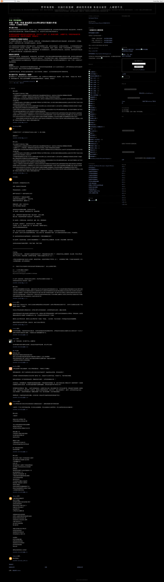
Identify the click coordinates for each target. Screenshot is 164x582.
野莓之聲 (141, 93)
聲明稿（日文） (94, 141)
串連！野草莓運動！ (16, 20)
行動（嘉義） (93, 91)
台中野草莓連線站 (93, 173)
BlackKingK (16, 126)
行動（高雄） (93, 86)
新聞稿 (92, 116)
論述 (91, 133)
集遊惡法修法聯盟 (93, 187)
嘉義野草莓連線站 (93, 171)
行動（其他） (16, 82)
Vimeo (123, 101)
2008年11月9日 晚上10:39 (20, 122)
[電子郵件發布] (36, 81)
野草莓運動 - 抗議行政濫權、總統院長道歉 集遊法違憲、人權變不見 (82, 7)
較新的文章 (12, 567)
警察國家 (92, 156)
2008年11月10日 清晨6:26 (20, 492)
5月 (123, 166)
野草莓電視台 (92, 167)
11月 (123, 169)
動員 (91, 105)
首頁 (46, 567)
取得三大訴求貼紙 (126, 56)
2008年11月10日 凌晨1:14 (20, 409)
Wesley (14, 338)
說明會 (92, 122)
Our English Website (93, 18)
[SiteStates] (92, 200)
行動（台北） (93, 80)
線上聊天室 (93, 131)
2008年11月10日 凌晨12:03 (20, 347)
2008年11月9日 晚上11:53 (20, 324)
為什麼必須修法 (108, 42)
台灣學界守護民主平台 (94, 191)
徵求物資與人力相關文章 (96, 127)
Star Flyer (15, 366)
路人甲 (14, 350)
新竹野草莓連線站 (93, 177)
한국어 (108, 23)
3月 (123, 195)
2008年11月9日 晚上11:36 (20, 173)
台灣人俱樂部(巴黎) (93, 193)
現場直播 (92, 110)
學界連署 (92, 135)
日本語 (105, 23)
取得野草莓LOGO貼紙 (127, 51)
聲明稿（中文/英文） (95, 139)
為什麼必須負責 (108, 40)
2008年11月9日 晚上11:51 (20, 298)
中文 (90, 23)
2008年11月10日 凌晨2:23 (20, 452)
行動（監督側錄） (94, 95)
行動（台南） (93, 82)
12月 (123, 202)
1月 (123, 200)
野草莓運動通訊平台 (94, 169)
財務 (91, 103)
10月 (123, 171)
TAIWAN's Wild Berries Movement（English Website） (102, 166)
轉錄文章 (92, 152)
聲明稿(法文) (93, 143)
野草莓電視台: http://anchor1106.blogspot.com (100, 53)
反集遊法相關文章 (94, 76)
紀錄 (91, 101)
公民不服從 (93, 74)
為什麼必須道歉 (108, 38)
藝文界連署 (93, 154)
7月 (123, 177)
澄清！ (92, 129)
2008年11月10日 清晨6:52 (20, 552)
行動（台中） (93, 78)
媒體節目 (92, 114)
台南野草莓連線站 (93, 175)
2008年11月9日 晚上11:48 (20, 283)
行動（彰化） (93, 93)
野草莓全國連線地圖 (94, 181)
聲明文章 (22, 82)
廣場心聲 (92, 124)
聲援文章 (92, 150)
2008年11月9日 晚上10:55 (20, 138)
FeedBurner (142, 69)
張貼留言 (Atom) (16, 570)
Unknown (15, 401)
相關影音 (92, 99)
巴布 (14, 177)
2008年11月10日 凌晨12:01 (20, 335)
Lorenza (15, 302)
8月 (123, 175)
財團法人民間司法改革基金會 (96, 185)
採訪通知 (92, 107)
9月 (123, 173)
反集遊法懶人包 (92, 189)
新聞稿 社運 (93, 118)
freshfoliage (149, 93)
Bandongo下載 (150, 101)
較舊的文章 (80, 567)
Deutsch (101, 23)
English (93, 23)
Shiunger (15, 496)
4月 (123, 193)
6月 (123, 180)
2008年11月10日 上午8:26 (20, 560)
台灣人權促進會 (92, 183)
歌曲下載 (145, 101)
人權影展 (92, 72)
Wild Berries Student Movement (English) (100, 158)
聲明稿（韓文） (94, 148)
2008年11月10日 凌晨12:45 (20, 397)
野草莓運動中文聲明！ (94, 33)
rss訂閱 (124, 74)
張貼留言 (11, 564)
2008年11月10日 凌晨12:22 (20, 362)
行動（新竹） (93, 88)
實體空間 (92, 120)
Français (97, 23)
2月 (123, 197)
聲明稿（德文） (94, 146)
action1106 (94, 51)
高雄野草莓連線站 (93, 179)
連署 (91, 112)
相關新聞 (92, 97)
